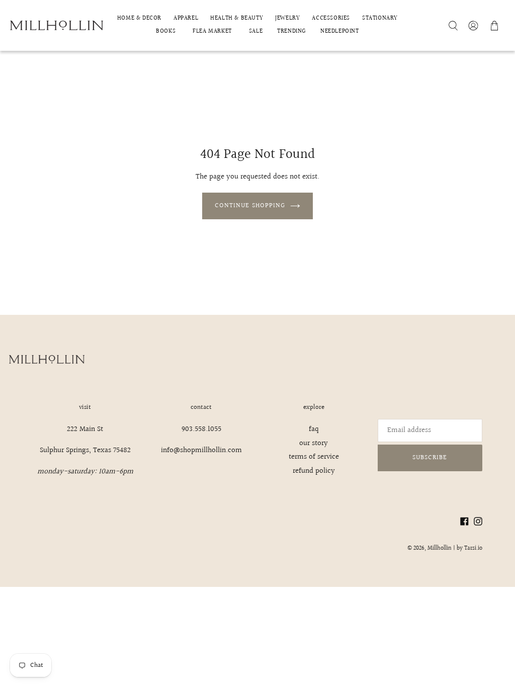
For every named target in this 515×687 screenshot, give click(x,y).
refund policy (314, 471)
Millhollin (439, 548)
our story (313, 443)
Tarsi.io (473, 548)
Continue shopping (250, 206)
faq (314, 429)
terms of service (314, 457)
